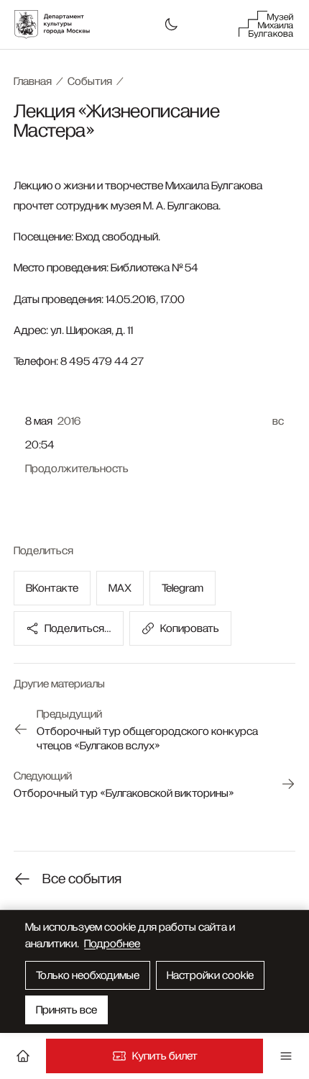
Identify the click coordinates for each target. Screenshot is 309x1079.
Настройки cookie (210, 975)
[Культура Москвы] (60, 24)
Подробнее (112, 943)
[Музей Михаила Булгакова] (265, 24)
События (90, 81)
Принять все (66, 1010)
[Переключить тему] (171, 24)
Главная (33, 81)
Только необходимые (87, 975)
